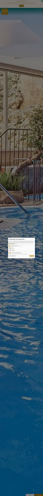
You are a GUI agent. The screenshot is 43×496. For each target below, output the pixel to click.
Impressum (16, 243)
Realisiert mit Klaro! (32, 257)
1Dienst (12, 246)
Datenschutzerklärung (11, 243)
